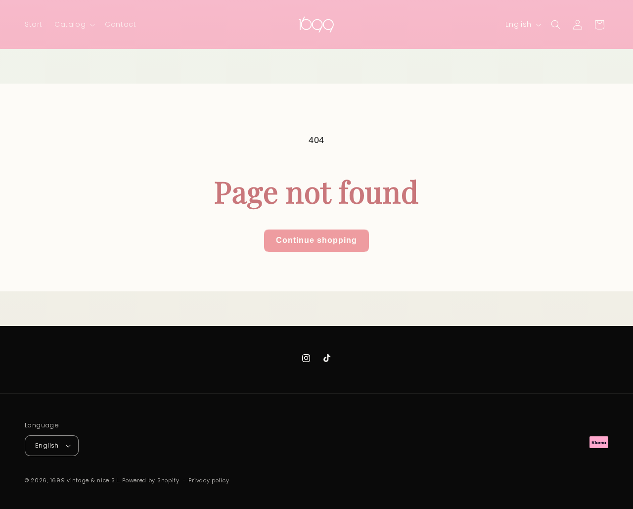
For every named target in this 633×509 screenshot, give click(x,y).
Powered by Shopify (151, 480)
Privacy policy (208, 480)
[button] (73, 24)
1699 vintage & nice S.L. (85, 480)
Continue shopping (316, 240)
